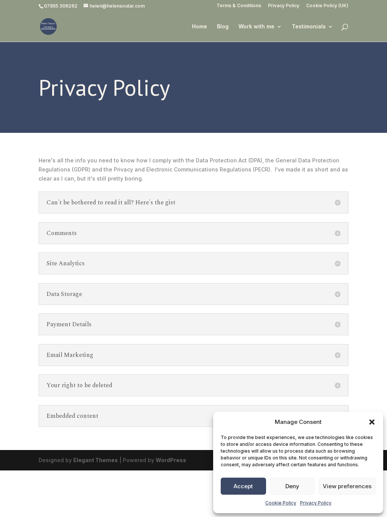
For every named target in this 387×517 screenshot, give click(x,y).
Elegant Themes (95, 460)
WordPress (171, 460)
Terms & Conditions (239, 5)
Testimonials (309, 27)
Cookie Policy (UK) (327, 5)
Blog (223, 27)
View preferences (347, 486)
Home (199, 27)
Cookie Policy (280, 503)
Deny (292, 486)
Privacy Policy (315, 503)
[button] (372, 422)
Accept (243, 486)
